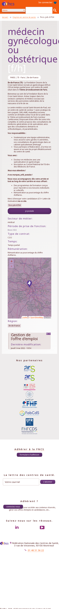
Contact (33, 558)
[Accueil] (9, 4)
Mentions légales (29, 555)
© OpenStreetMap (36, 317)
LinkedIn (17, 527)
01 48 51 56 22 (36, 550)
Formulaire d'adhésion (29, 454)
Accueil (5, 17)
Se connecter (45, 2)
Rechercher (55, 10)
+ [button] (12, 261)
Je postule (29, 211)
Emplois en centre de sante (24, 17)
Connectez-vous (13, 506)
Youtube (42, 527)
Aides (34, 560)
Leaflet (25, 317)
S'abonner (47, 482)
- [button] (11, 266)
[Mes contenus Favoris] (55, 2)
